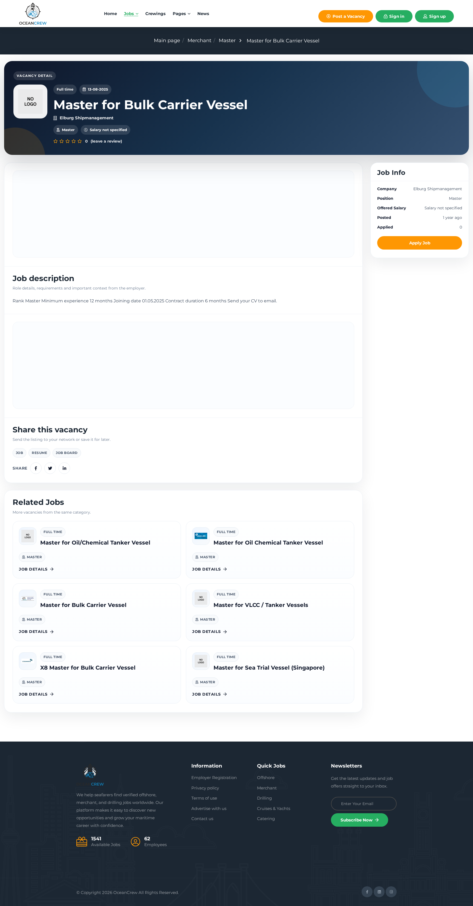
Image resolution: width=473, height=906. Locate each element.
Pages (180, 13)
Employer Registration (214, 777)
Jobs (129, 13)
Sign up (437, 16)
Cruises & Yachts (273, 808)
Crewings (155, 13)
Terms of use (204, 798)
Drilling (264, 798)
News (203, 13)
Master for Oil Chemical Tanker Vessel (268, 542)
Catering (266, 818)
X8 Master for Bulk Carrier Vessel (87, 667)
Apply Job (419, 242)
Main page (167, 40)
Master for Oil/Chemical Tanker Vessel (95, 542)
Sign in (396, 16)
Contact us (202, 818)
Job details (33, 569)
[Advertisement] (183, 214)
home (110, 13)
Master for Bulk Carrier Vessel (83, 605)
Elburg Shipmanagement (87, 117)
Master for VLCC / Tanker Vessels (261, 605)
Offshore (266, 777)
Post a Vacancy (348, 16)
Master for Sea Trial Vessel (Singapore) (269, 667)
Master (227, 40)
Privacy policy (205, 788)
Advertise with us (208, 808)
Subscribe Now (357, 820)
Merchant (199, 40)
